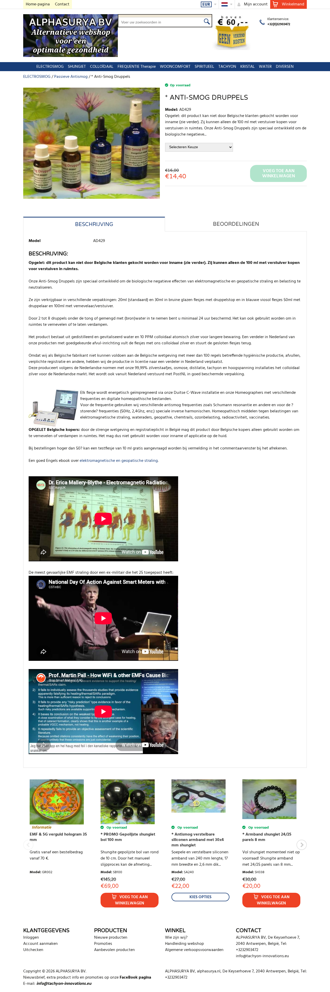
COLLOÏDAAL (101, 66)
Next (301, 845)
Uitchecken (33, 950)
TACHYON (227, 66)
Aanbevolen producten (114, 950)
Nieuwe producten (110, 937)
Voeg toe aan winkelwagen (131, 900)
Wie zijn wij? (176, 937)
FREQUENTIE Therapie (137, 66)
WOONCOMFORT (175, 66)
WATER (265, 66)
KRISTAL (247, 66)
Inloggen (31, 937)
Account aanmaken (40, 943)
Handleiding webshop (184, 943)
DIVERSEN (285, 66)
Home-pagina (38, 4)
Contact (62, 4)
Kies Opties (200, 897)
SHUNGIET (77, 66)
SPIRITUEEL (204, 66)
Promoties (103, 943)
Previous (28, 845)
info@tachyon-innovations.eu (262, 956)
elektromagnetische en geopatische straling (119, 460)
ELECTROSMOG (50, 66)
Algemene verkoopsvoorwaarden (194, 950)
